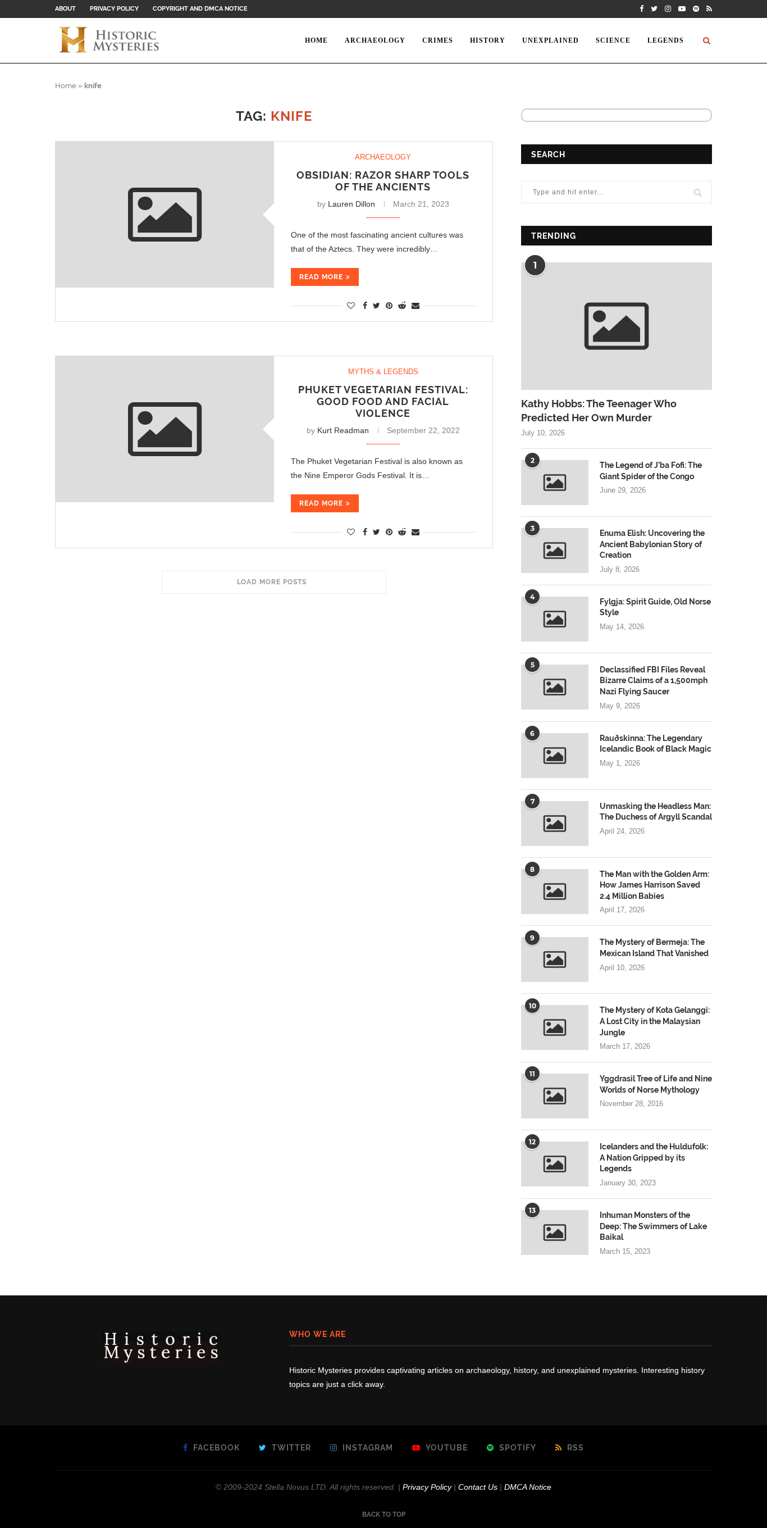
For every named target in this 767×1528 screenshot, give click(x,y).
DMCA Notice (527, 1486)
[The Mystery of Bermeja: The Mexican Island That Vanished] (554, 959)
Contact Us (477, 1486)
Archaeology (375, 40)
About (65, 8)
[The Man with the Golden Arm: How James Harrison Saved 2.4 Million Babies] (554, 891)
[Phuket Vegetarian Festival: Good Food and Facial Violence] (165, 429)
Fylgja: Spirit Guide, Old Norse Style (655, 607)
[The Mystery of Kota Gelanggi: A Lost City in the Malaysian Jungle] (554, 1027)
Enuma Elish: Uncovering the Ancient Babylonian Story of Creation (652, 544)
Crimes (437, 40)
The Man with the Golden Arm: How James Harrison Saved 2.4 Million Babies (654, 885)
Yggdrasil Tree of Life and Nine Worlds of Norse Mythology (656, 1084)
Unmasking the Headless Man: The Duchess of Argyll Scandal (656, 812)
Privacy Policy (114, 8)
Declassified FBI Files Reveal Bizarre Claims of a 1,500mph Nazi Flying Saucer (653, 680)
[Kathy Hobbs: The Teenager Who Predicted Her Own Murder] (616, 326)
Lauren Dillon (351, 203)
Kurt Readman (343, 430)
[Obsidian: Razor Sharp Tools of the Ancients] (165, 214)
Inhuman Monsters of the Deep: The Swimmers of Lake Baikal (653, 1226)
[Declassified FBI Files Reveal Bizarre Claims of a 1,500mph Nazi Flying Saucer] (554, 687)
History (487, 40)
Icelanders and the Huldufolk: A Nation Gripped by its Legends (654, 1157)
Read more (321, 277)
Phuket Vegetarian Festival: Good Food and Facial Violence (383, 401)
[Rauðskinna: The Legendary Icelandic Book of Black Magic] (554, 755)
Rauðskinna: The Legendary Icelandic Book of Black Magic (655, 744)
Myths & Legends (383, 371)
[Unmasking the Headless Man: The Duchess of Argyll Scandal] (554, 823)
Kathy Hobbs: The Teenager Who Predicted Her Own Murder (599, 411)
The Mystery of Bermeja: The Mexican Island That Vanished (654, 948)
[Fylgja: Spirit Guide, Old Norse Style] (554, 619)
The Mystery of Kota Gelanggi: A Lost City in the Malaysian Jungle (655, 1021)
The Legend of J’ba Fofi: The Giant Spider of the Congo (651, 471)
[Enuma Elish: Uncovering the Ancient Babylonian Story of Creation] (554, 550)
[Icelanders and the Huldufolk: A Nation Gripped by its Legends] (554, 1164)
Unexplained (550, 40)
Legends (665, 40)
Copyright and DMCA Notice (200, 8)
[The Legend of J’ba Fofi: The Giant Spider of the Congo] (554, 482)
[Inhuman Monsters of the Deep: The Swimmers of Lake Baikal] (554, 1232)
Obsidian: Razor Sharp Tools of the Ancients (382, 181)
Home (316, 40)
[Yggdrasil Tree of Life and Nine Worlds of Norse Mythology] (554, 1096)
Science (613, 40)
